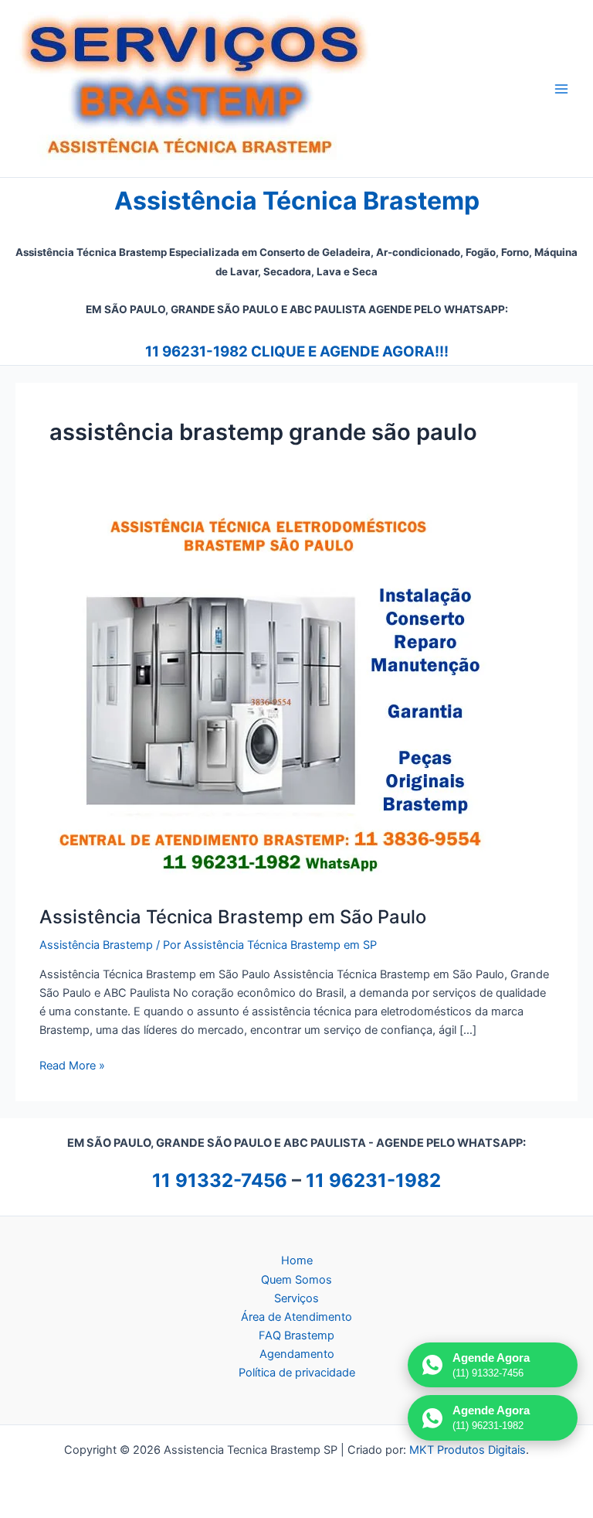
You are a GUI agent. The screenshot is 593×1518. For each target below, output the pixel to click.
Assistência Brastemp (96, 945)
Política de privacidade (297, 1373)
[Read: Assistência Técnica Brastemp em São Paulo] (271, 694)
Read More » (72, 1066)
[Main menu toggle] (561, 89)
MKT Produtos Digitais (467, 1450)
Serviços (296, 1298)
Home (297, 1260)
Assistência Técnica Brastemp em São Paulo (232, 917)
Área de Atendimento (296, 1317)
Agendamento (296, 1354)
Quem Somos (296, 1280)
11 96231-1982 (373, 1180)
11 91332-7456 (219, 1180)
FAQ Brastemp (296, 1335)
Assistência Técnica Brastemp (296, 201)
